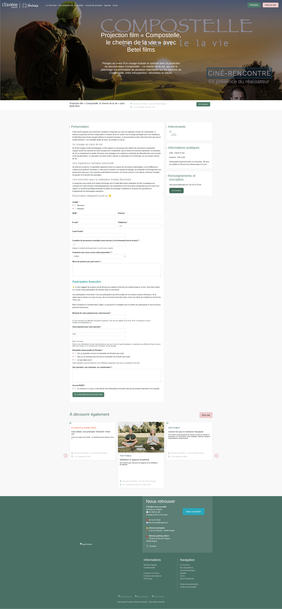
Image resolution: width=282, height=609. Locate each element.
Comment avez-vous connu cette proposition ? (92, 252)
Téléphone (123, 222)
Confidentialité (149, 568)
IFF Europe (148, 579)
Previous (65, 455)
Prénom (122, 213)
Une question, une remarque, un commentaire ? (92, 367)
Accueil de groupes (93, 5)
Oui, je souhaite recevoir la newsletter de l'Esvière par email (100, 353)
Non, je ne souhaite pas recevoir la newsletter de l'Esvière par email (103, 357)
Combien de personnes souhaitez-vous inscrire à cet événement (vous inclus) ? (106, 240)
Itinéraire (153, 546)
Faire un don (270, 5)
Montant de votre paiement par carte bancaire (91, 313)
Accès (115, 5)
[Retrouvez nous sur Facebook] (124, 596)
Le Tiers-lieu (51, 5)
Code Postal (78, 231)
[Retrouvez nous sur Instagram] (141, 596)
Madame (80, 209)
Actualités (79, 5)
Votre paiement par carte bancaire (87, 327)
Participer (254, 5)
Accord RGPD (78, 385)
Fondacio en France (151, 573)
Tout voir (206, 415)
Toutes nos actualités (188, 587)
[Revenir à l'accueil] (22, 5)
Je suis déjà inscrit (84, 360)
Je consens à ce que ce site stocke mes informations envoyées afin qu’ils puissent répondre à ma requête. (118, 389)
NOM (75, 213)
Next (216, 455)
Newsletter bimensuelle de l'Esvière (87, 350)
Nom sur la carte (77, 341)
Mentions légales (150, 565)
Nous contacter (193, 511)
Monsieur (80, 205)
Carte (74, 334)
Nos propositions (65, 5)
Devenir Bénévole (187, 579)
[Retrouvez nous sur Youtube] (158, 596)
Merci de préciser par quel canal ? (87, 261)
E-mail (75, 222)
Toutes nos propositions (189, 584)
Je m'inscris (203, 104)
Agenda (107, 5)
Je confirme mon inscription (88, 395)
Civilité (75, 202)
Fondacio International (152, 576)
